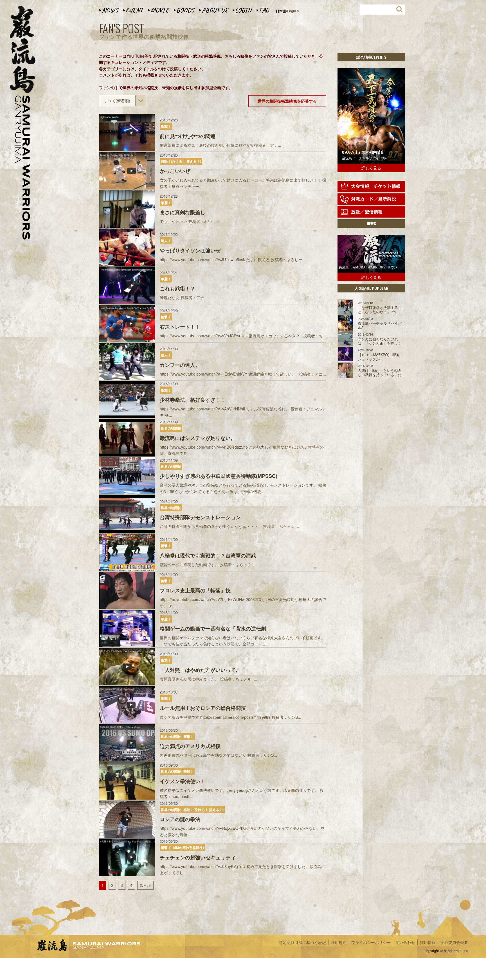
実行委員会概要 (454, 942)
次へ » (145, 885)
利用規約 (338, 942)
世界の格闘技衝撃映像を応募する (287, 101)
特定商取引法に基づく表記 (302, 942)
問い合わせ (405, 942)
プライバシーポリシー (371, 942)
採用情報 (428, 942)
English (293, 10)
